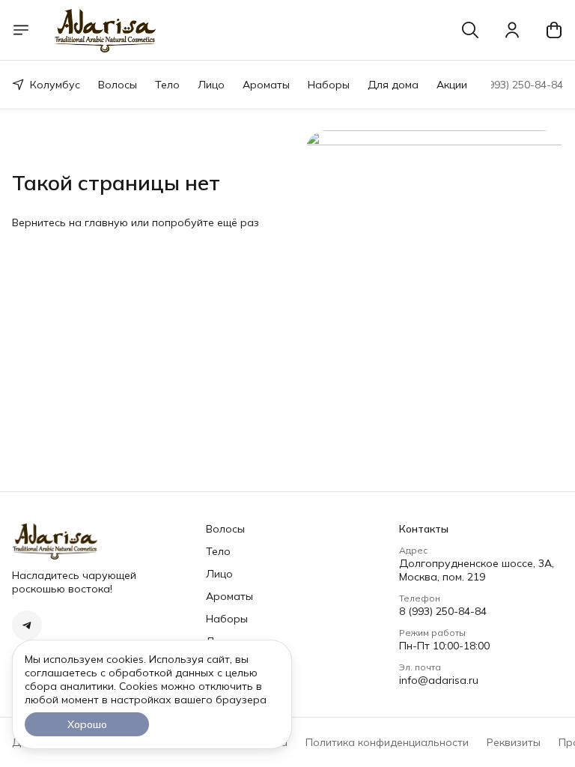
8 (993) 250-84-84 (443, 611)
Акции (451, 84)
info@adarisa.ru (438, 680)
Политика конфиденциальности (387, 742)
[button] (27, 625)
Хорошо (87, 724)
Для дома (393, 84)
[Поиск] (470, 30)
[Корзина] (554, 30)
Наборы (329, 84)
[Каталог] (21, 30)
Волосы (117, 84)
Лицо (211, 84)
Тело (167, 84)
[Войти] (512, 30)
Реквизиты (514, 742)
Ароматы (266, 84)
